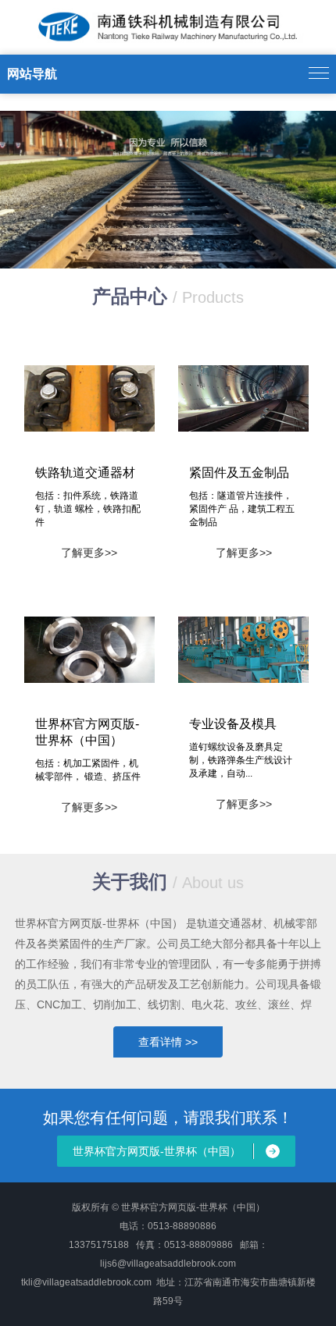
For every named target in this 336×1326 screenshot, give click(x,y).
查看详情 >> (168, 1042)
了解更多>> (89, 552)
